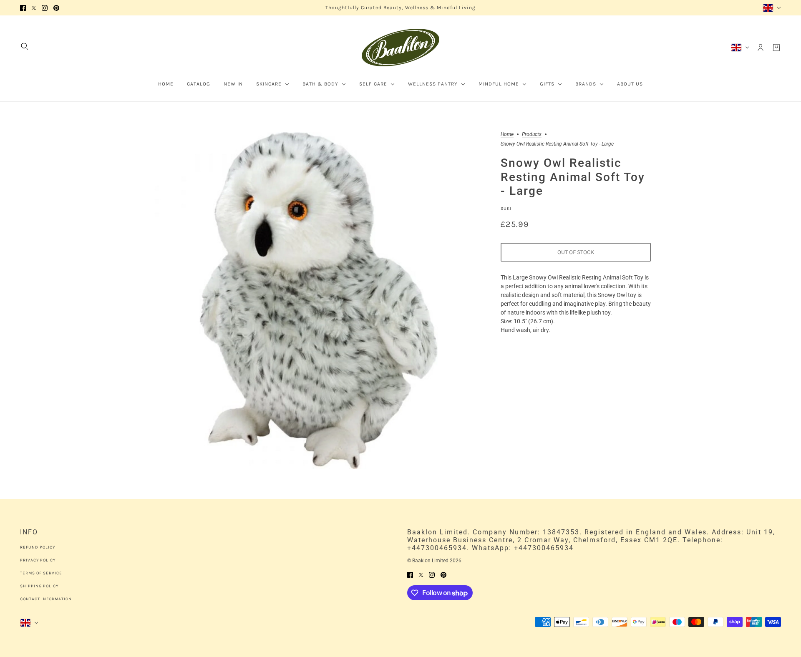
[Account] (760, 47)
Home (507, 134)
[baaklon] (400, 47)
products (532, 134)
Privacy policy (37, 560)
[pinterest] (56, 7)
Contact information (46, 599)
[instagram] (44, 7)
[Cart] (776, 47)
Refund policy (37, 547)
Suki (506, 208)
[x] (33, 7)
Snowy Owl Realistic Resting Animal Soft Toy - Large (573, 177)
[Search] (24, 46)
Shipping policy (39, 586)
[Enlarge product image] (318, 300)
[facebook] (23, 7)
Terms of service (41, 573)
